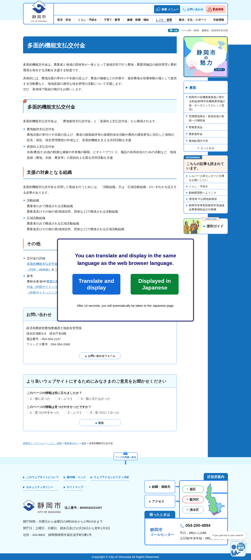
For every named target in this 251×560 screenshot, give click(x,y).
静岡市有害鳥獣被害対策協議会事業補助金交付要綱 (206, 207)
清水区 (194, 509)
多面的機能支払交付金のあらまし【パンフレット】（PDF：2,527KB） (76, 264)
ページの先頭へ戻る (125, 457)
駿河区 (194, 499)
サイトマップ (75, 487)
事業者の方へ (71, 443)
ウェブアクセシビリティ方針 (111, 477)
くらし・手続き (198, 186)
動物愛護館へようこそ (202, 192)
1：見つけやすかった (44, 412)
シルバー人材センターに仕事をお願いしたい (206, 177)
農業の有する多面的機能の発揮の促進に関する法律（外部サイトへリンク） (98, 281)
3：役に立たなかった (95, 398)
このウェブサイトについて (42, 477)
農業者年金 (196, 134)
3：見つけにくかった (105, 412)
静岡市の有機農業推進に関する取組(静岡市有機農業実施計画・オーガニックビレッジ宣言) (207, 103)
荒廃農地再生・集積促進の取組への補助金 (206, 118)
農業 (192, 88)
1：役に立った (40, 398)
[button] (167, 9)
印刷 (175, 30)
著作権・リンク (76, 477)
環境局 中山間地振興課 (203, 199)
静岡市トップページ (34, 443)
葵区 (193, 489)
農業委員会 (196, 127)
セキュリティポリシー (39, 487)
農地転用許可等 (198, 140)
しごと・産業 (54, 443)
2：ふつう (66, 398)
